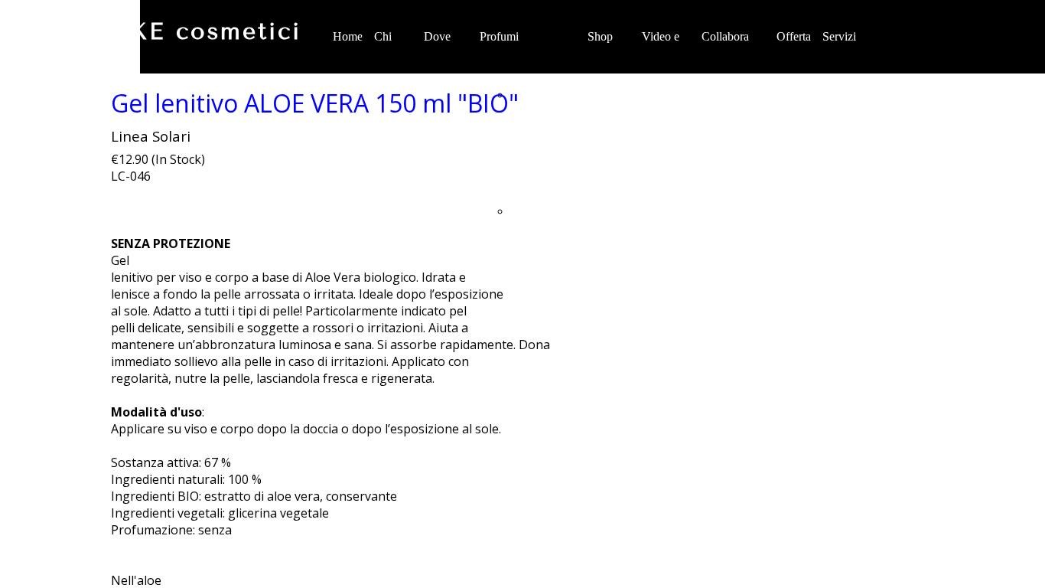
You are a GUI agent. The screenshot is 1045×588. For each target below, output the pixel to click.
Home (348, 36)
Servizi (839, 36)
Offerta (793, 36)
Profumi (499, 36)
